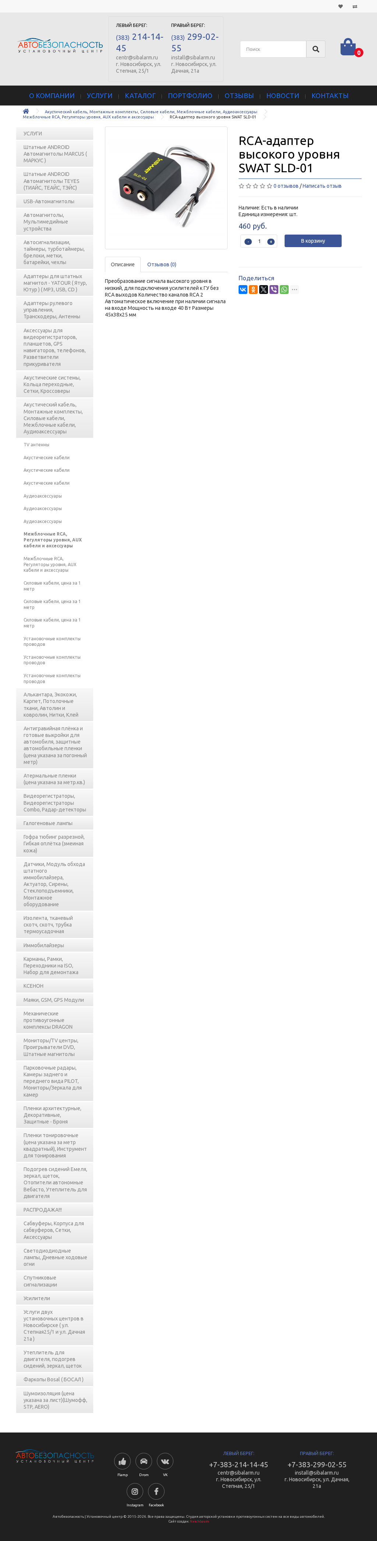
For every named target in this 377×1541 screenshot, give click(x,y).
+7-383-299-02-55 (317, 1464)
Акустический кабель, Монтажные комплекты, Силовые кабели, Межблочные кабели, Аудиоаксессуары (151, 112)
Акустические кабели (47, 457)
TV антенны (36, 444)
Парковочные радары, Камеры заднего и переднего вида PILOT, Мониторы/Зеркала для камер (53, 1081)
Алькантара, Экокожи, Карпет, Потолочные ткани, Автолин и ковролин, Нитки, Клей (51, 705)
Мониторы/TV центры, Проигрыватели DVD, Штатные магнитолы (51, 1047)
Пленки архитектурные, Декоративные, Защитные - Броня (52, 1115)
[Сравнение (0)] (354, 6)
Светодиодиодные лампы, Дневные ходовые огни (55, 1257)
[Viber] (273, 289)
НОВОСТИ (282, 95)
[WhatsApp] (284, 289)
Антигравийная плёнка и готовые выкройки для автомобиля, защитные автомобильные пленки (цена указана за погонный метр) (55, 745)
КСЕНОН (33, 986)
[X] (263, 289)
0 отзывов (286, 186)
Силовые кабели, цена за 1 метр (52, 586)
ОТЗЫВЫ (239, 95)
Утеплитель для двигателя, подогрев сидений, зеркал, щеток (53, 1359)
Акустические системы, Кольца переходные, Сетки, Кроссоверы (52, 384)
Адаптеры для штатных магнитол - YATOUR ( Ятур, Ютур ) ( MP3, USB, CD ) (55, 282)
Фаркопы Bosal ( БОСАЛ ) (54, 1379)
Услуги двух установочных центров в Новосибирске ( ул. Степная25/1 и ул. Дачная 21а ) (54, 1325)
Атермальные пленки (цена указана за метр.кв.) (54, 779)
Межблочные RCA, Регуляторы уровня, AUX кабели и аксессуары (88, 117)
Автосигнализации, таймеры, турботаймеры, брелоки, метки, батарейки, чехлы (54, 252)
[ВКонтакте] (243, 289)
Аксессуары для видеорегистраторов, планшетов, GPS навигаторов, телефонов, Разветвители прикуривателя (55, 347)
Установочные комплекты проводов (52, 641)
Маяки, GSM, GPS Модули (54, 1000)
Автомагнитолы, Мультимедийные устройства (46, 221)
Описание (123, 264)
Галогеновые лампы (48, 823)
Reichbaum (199, 1521)
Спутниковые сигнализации (40, 1281)
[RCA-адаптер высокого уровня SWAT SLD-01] (166, 188)
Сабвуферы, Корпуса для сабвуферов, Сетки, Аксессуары (54, 1230)
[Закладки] (340, 6)
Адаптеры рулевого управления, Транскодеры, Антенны (52, 309)
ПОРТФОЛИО (190, 95)
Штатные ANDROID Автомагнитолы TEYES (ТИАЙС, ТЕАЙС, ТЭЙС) (52, 180)
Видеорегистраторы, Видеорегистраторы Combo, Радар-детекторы (55, 802)
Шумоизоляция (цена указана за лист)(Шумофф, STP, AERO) (55, 1400)
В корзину (313, 241)
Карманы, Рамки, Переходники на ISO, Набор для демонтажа (51, 965)
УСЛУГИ (100, 95)
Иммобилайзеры (44, 945)
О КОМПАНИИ (52, 95)
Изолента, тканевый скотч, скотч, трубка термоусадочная (48, 924)
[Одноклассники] (253, 289)
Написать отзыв (322, 186)
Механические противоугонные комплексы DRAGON (48, 1020)
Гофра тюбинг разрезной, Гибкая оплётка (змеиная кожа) (54, 843)
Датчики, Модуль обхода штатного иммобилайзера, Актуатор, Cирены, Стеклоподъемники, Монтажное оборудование (54, 884)
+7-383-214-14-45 (238, 1464)
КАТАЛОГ (140, 95)
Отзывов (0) (161, 264)
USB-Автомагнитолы (49, 201)
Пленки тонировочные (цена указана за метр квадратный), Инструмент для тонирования (55, 1145)
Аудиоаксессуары (43, 496)
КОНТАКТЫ (330, 95)
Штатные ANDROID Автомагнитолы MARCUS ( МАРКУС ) (55, 153)
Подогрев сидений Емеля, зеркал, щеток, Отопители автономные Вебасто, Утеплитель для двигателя (55, 1182)
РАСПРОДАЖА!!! (43, 1210)
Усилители (37, 1298)
